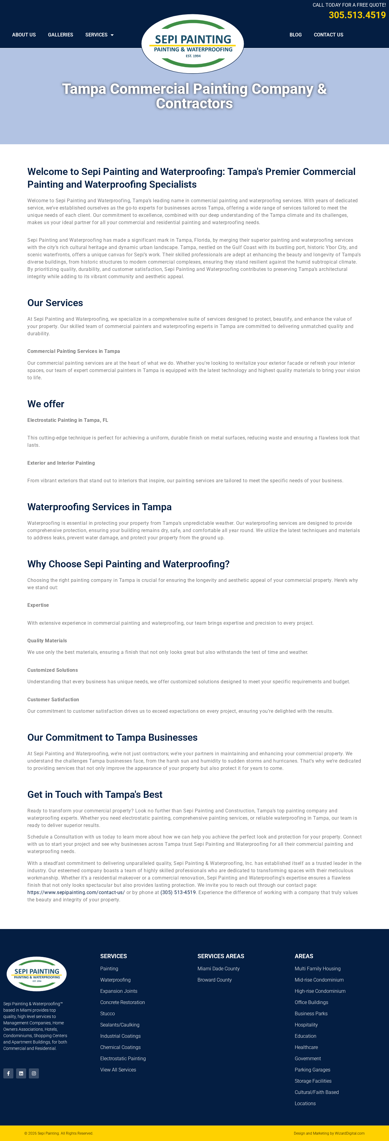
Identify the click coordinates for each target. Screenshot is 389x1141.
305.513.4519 (357, 15)
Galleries (60, 35)
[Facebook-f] (8, 1073)
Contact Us (328, 35)
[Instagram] (34, 1073)
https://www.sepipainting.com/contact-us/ (76, 892)
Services (96, 35)
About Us (24, 35)
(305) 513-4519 (178, 892)
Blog (296, 35)
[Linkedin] (21, 1073)
